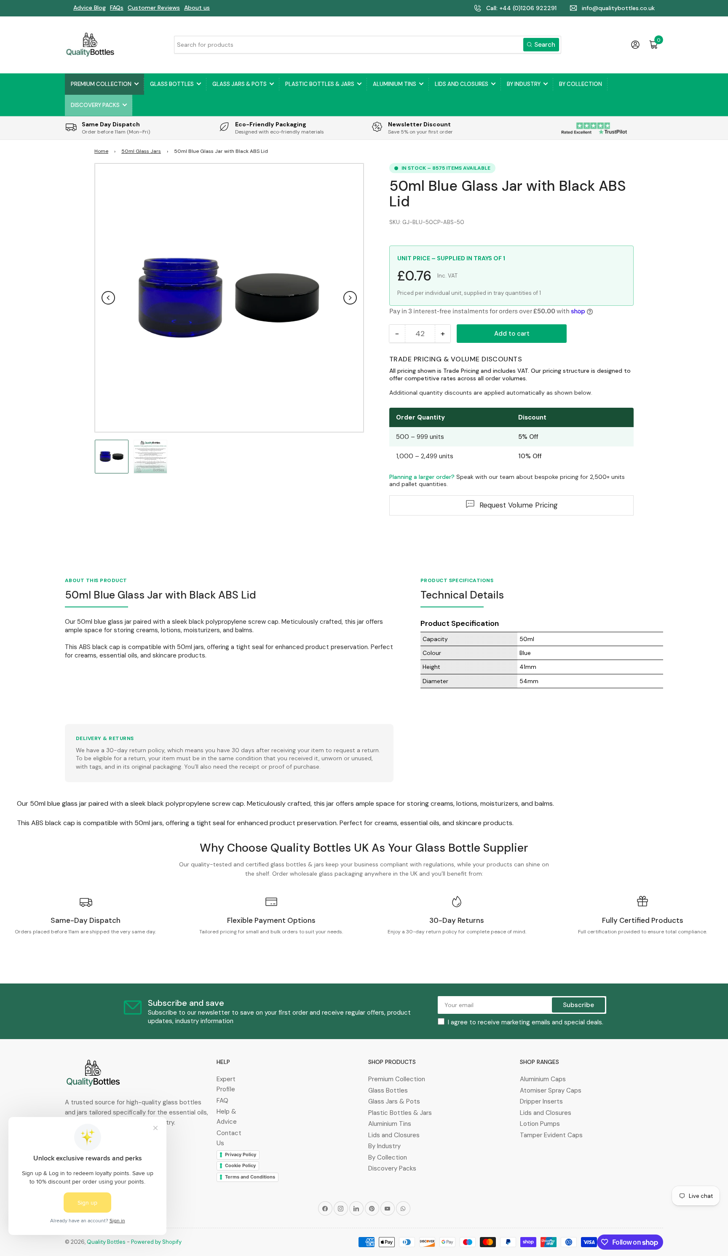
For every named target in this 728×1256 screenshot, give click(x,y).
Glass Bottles (172, 84)
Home (101, 151)
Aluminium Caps (543, 1079)
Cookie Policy (240, 1165)
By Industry (524, 84)
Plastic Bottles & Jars (319, 84)
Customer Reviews (154, 7)
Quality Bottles (106, 1241)
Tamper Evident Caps (551, 1135)
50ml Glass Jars (141, 151)
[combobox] (367, 44)
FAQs (116, 7)
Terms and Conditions (250, 1177)
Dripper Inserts (541, 1101)
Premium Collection (101, 84)
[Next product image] (350, 298)
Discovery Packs (95, 105)
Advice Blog (89, 7)
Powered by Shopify (156, 1241)
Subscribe (578, 1005)
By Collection (580, 84)
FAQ (222, 1100)
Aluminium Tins (394, 84)
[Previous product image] (108, 298)
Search (544, 44)
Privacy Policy (240, 1154)
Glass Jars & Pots (239, 84)
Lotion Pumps (540, 1124)
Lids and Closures (461, 84)
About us (197, 7)
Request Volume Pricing (518, 505)
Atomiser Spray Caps (550, 1090)
